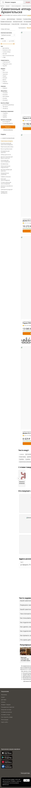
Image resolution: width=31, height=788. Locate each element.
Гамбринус (5, 83)
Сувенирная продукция (6, 189)
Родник (4, 76)
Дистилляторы (11, 19)
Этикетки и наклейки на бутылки (7, 186)
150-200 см (5, 108)
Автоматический (17, 21)
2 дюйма (5, 115)
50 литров (5, 100)
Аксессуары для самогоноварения (5, 161)
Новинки (5, 88)
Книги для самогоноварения (5, 179)
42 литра (5, 98)
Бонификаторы (4, 164)
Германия (5, 74)
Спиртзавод (22, 457)
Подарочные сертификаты (4, 192)
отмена (3, 19)
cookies (12, 779)
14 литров (5, 92)
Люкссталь (5, 72)
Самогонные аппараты (7, 141)
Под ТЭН (5, 65)
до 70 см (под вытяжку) (8, 104)
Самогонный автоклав (8, 55)
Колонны (19, 19)
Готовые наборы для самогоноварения (6, 183)
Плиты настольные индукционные (5, 166)
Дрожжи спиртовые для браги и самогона (7, 157)
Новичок (5, 81)
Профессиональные (6, 21)
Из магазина (24, 24)
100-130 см (5, 106)
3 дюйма (5, 116)
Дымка (4, 79)
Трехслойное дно (5, 24)
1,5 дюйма (5, 113)
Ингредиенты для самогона (5, 151)
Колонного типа (7, 50)
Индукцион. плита (7, 64)
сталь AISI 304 (15, 24)
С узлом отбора (6, 51)
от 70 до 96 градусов (8, 123)
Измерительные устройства (5, 173)
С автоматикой (6, 62)
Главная (2, 6)
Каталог (8, 6)
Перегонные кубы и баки (7, 146)
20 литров (5, 94)
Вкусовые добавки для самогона (6, 170)
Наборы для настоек (6, 154)
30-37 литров (6, 96)
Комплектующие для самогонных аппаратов (6, 143)
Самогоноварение (16, 6)
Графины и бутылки (6, 176)
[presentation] (18, 478)
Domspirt (5, 77)
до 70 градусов (6, 121)
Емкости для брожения (6, 149)
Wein (4, 70)
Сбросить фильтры (8, 129)
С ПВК (4, 57)
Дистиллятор (6, 48)
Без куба (5, 53)
